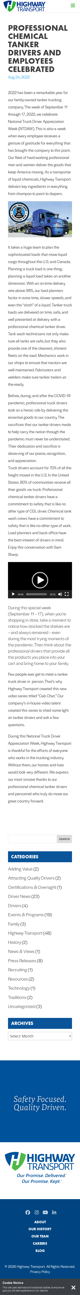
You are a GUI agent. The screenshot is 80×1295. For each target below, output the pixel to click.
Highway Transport (25, 933)
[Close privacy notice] (73, 1287)
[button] (40, 580)
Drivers (14, 905)
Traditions (17, 997)
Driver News (19, 896)
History (14, 942)
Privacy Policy (40, 1271)
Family (13, 924)
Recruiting (17, 969)
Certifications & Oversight (32, 887)
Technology (19, 988)
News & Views (21, 951)
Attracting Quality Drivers (31, 878)
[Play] (13, 594)
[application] (40, 580)
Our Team (40, 1236)
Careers (40, 1243)
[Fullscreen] (67, 594)
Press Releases (22, 960)
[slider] (37, 594)
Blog (40, 1250)
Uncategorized (21, 1006)
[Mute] (60, 594)
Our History (40, 1229)
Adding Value (20, 869)
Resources (18, 979)
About (40, 1222)
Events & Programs (26, 914)
